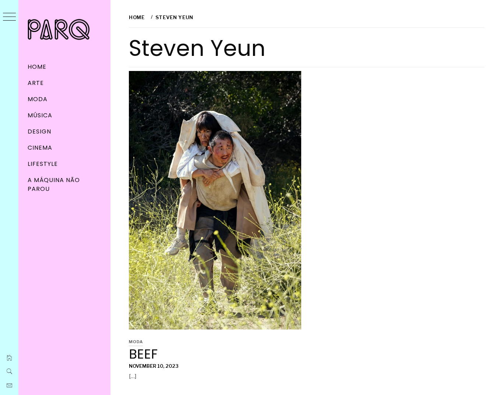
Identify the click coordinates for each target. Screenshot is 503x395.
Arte (36, 83)
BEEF (143, 354)
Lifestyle (43, 164)
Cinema (40, 147)
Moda (38, 99)
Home (37, 67)
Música (40, 115)
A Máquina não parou (54, 184)
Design (39, 131)
